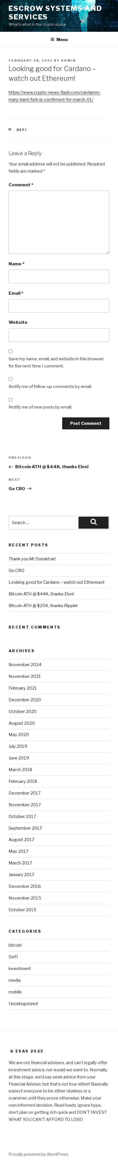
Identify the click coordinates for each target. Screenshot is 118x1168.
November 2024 (25, 664)
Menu (62, 39)
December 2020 (25, 699)
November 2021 (25, 676)
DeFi (22, 130)
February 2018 (23, 781)
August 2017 (21, 839)
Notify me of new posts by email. (40, 407)
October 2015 (22, 909)
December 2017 (25, 793)
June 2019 (19, 758)
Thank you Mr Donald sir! (32, 558)
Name (16, 263)
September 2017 (25, 828)
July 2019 (18, 746)
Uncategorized (23, 1003)
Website (18, 322)
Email (16, 293)
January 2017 (21, 874)
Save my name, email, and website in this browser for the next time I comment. (56, 362)
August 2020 (22, 723)
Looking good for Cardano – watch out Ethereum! (56, 582)
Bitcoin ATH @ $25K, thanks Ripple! (43, 605)
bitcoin (15, 945)
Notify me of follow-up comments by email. (50, 386)
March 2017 (20, 863)
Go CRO (16, 570)
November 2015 (25, 898)
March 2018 (20, 769)
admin (68, 60)
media (15, 980)
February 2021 (23, 688)
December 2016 (25, 886)
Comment (21, 184)
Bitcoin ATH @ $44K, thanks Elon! (41, 594)
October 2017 (22, 816)
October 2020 (23, 711)
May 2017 (18, 851)
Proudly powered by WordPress (38, 1154)
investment (20, 968)
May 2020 (19, 734)
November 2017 (25, 804)
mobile (15, 992)
